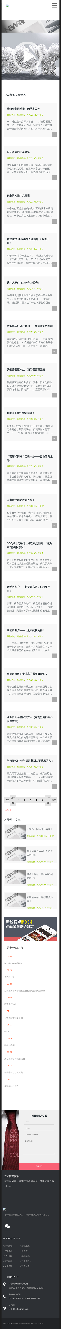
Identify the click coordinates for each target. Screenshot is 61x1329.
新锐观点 (26, 1246)
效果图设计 (27, 1261)
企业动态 (8, 1251)
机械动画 (26, 1256)
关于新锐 (8, 1246)
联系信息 (26, 1266)
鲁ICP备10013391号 (35, 1323)
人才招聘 (8, 1266)
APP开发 (8, 1256)
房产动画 (8, 1261)
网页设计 (26, 1251)
